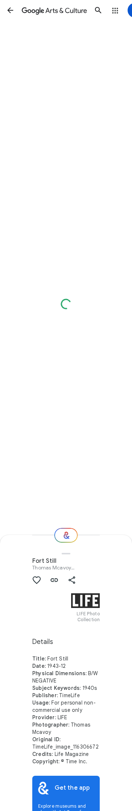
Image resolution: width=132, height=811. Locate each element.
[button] (10, 10)
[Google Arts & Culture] (54, 10)
